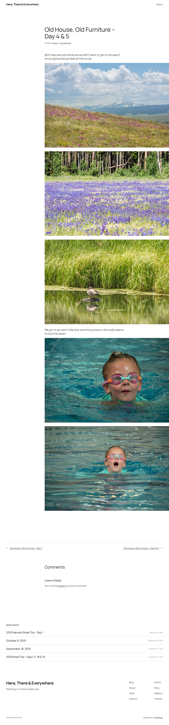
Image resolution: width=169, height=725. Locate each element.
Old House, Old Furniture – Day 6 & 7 (141, 548)
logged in (62, 585)
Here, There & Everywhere (22, 4)
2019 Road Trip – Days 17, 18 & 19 (25, 656)
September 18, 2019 (18, 648)
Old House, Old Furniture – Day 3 (26, 548)
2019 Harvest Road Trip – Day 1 (24, 632)
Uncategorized (65, 43)
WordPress (159, 717)
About (160, 4)
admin (55, 43)
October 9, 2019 (16, 640)
